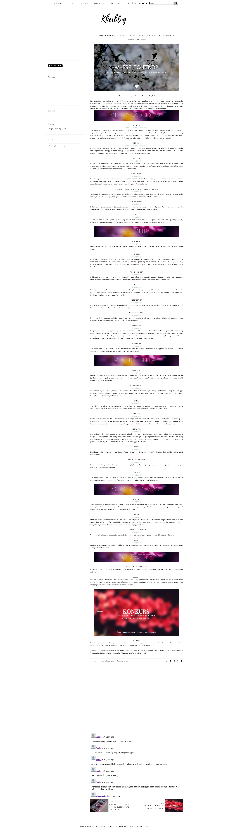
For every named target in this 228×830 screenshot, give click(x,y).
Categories (57, 3)
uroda (126, 661)
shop (114, 661)
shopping (120, 661)
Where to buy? (117, 3)
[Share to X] (167, 661)
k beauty (108, 661)
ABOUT (71, 3)
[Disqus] (136, 697)
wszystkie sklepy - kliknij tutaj (136, 128)
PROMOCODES (99, 3)
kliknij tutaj (136, 161)
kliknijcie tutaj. (155, 643)
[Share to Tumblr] (177, 661)
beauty (101, 661)
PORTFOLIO (84, 3)
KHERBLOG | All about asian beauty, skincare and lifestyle (110, 826)
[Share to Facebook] (170, 661)
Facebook (94, 645)
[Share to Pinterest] (174, 661)
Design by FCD (142, 826)
